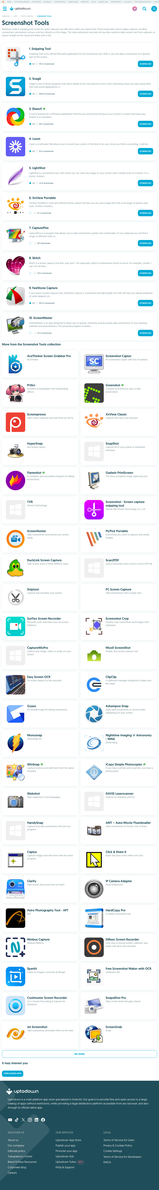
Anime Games (73, 2)
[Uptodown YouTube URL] (10, 1120)
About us (13, 1140)
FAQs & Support (65, 1167)
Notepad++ (48, 2)
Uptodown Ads (65, 1156)
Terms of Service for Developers (122, 1156)
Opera (9, 2)
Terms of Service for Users (118, 1140)
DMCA (107, 1162)
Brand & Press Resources (22, 1162)
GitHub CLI (128, 2)
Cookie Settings (112, 1151)
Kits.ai (94, 2)
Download (145, 64)
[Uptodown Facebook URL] (43, 1120)
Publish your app (65, 1145)
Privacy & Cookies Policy (117, 1145)
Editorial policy (16, 1151)
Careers (12, 1172)
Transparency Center (20, 1156)
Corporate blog (17, 1167)
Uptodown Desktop (21, 2)
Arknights (85, 2)
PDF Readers (36, 2)
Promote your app (66, 1151)
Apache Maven (59, 2)
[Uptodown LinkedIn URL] (36, 1120)
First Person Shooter (143, 2)
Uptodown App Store (68, 1140)
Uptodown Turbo (69, 1162)
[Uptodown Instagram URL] (30, 1120)
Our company (16, 1145)
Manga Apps (103, 2)
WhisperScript (116, 2)
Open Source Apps (12, 1073)
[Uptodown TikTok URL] (16, 1120)
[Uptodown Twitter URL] (23, 1120)
